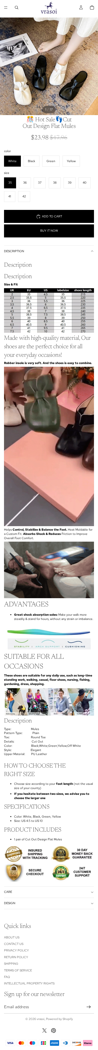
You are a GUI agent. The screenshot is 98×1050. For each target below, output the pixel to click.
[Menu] (6, 7)
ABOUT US (11, 937)
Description (14, 251)
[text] (49, 284)
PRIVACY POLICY (16, 950)
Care (8, 892)
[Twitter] (44, 1030)
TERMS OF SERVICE (18, 970)
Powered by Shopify (59, 1019)
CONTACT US (13, 944)
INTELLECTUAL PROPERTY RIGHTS (29, 983)
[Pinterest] (54, 1030)
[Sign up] (88, 1006)
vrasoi (40, 1019)
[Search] (16, 7)
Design (9, 903)
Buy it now (49, 231)
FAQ (7, 977)
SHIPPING (11, 964)
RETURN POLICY (16, 957)
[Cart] (91, 7)
